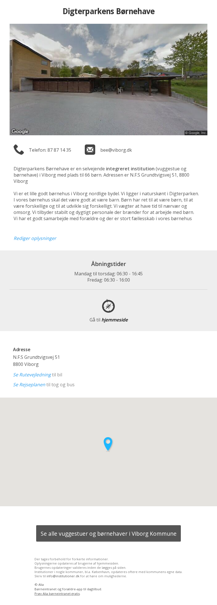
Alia (41, 584)
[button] (108, 444)
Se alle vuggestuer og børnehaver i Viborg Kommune (109, 533)
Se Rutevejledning (32, 375)
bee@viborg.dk (116, 150)
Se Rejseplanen (29, 384)
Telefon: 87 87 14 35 (50, 150)
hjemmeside (109, 320)
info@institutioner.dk (63, 576)
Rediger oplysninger (35, 238)
